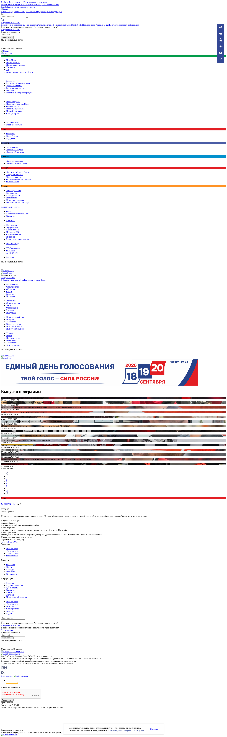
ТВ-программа (12, 553)
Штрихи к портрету (15, 200)
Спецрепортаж (13, 113)
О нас (106, 25)
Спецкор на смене (14, 177)
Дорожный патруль (15, 152)
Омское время (12, 182)
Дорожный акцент (14, 150)
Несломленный (13, 62)
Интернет (10, 237)
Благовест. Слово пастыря (18, 83)
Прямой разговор (14, 111)
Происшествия (13, 338)
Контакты (113, 25)
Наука (9, 336)
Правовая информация (128, 25)
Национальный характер (17, 202)
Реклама (99, 25)
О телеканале (12, 556)
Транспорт (11, 322)
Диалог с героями (14, 86)
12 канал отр (12, 253)
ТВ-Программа (58, 25)
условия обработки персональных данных (126, 730)
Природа (10, 319)
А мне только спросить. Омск (19, 72)
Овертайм (10, 134)
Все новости (11, 574)
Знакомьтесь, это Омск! (16, 88)
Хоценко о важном (14, 161)
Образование (12, 308)
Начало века (11, 198)
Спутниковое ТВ (14, 234)
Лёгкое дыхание (13, 190)
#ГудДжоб (10, 138)
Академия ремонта (14, 174)
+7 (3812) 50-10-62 (9, 542)
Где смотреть (12, 225)
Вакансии (10, 216)
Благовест (10, 81)
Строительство (13, 303)
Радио (59, 11)
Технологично (12, 122)
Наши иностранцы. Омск (17, 104)
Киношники (11, 193)
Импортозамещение (15, 329)
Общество (10, 289)
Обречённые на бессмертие (18, 179)
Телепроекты (19, 11)
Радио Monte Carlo (73, 25)
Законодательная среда (16, 163)
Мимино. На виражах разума (19, 93)
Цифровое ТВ (12, 232)
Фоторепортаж (13, 345)
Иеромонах (11, 90)
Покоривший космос (15, 65)
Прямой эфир (7, 11)
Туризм (9, 333)
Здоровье (10, 310)
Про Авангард (88, 25)
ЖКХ (8, 305)
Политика (10, 296)
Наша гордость (13, 102)
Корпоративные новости (17, 214)
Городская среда (13, 324)
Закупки (10, 595)
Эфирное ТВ (12, 227)
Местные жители (14, 125)
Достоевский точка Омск (17, 172)
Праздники (11, 312)
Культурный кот (13, 195)
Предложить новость (10, 22)
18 (7, 490)
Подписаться (7, 37)
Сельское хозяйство (15, 317)
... (7, 488)
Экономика (11, 301)
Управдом (10, 67)
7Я (7, 70)
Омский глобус (13, 106)
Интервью (11, 340)
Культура (10, 294)
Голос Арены (12, 136)
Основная (10, 250)
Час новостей (32, 25)
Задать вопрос (7, 630)
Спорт (9, 291)
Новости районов (14, 326)
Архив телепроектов (10, 207)
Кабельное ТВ (12, 230)
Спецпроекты (40, 11)
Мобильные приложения (17, 239)
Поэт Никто (11, 60)
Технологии (11, 343)
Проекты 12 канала (15, 109)
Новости (30, 11)
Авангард (51, 11)
